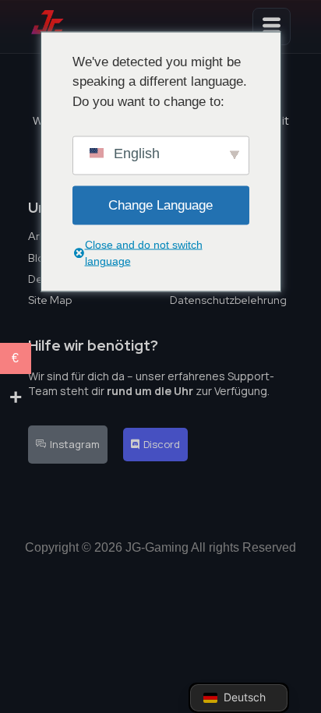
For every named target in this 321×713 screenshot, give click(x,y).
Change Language (160, 205)
